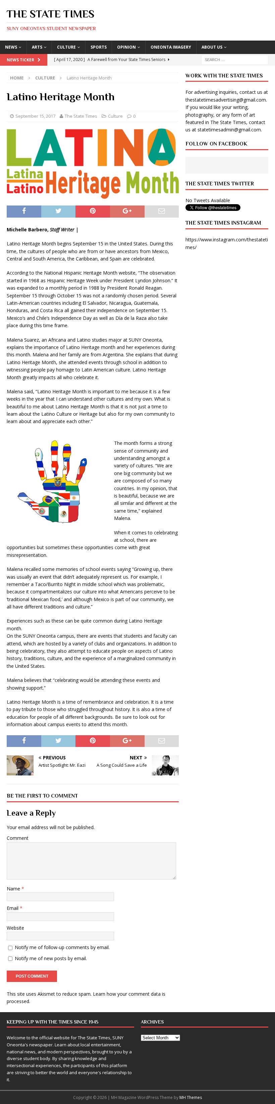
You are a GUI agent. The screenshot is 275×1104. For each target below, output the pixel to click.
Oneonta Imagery (171, 47)
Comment (18, 838)
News (11, 47)
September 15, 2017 (35, 116)
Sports (99, 47)
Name (14, 888)
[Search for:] (234, 59)
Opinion (126, 47)
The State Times (81, 116)
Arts (37, 47)
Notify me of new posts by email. (51, 958)
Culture (66, 47)
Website (15, 928)
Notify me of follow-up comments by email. (62, 947)
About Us (212, 47)
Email (13, 908)
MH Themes (190, 1097)
